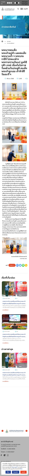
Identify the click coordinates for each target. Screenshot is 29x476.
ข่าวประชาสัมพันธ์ (10, 43)
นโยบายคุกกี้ (14, 467)
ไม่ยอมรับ (15, 472)
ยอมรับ (23, 472)
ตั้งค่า (21, 469)
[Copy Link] (26, 265)
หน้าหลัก (9, 41)
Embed (11, 265)
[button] (2, 430)
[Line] (23, 265)
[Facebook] (17, 265)
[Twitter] (20, 265)
